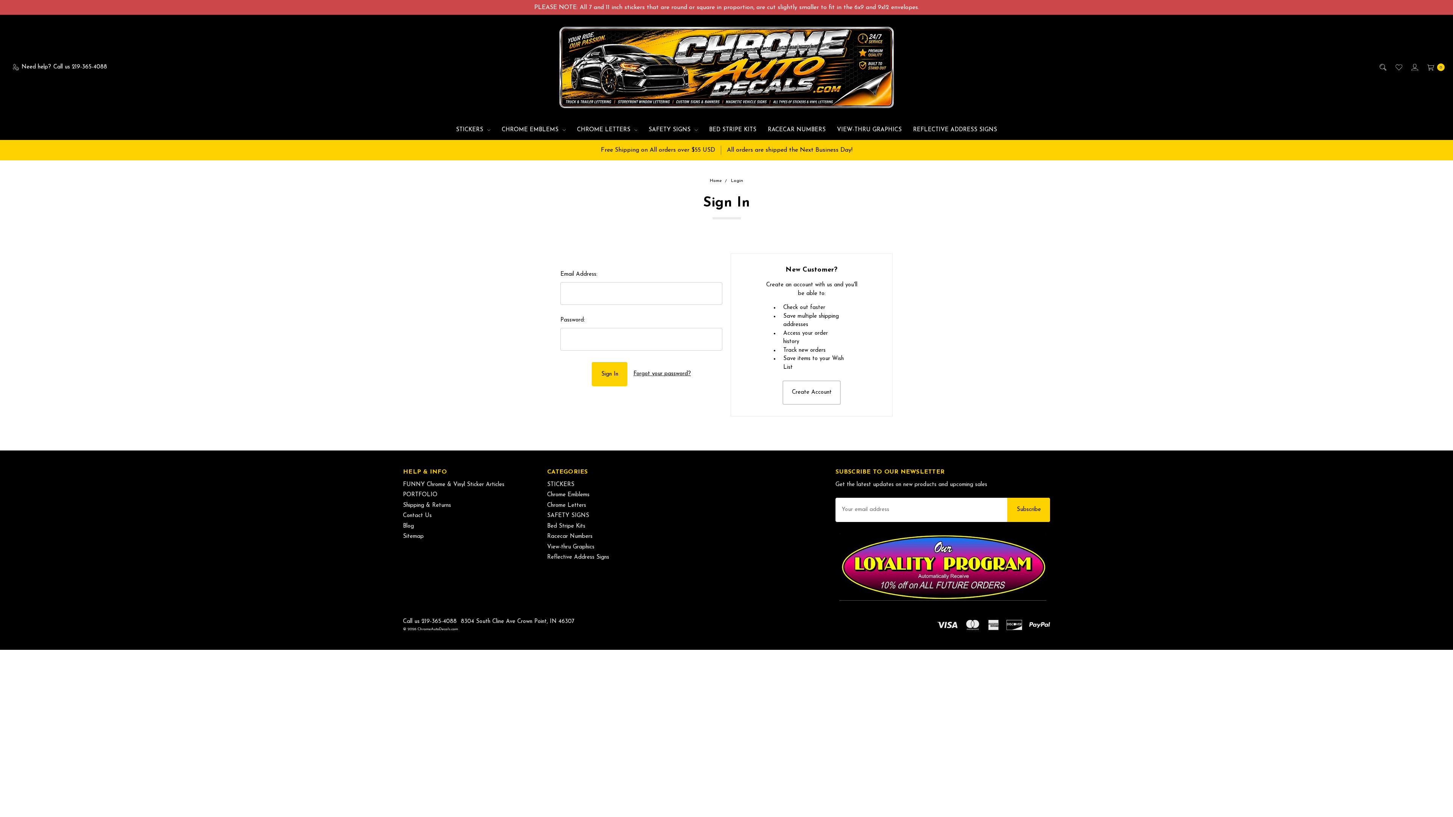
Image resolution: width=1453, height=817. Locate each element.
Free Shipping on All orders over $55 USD (658, 150)
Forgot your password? (662, 374)
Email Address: (578, 274)
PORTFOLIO (420, 495)
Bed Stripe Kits (732, 130)
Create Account (812, 392)
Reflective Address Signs (955, 130)
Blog (408, 526)
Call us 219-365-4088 (430, 621)
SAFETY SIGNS (670, 130)
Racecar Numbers (797, 130)
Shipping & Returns (427, 505)
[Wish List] (1398, 67)
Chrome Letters (604, 130)
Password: (572, 320)
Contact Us (417, 516)
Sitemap (413, 536)
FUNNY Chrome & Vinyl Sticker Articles (453, 485)
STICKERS (470, 130)
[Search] (1382, 67)
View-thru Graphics (869, 130)
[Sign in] (1414, 67)
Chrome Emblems (531, 130)
